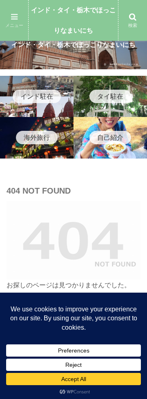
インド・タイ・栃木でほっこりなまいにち (73, 20)
